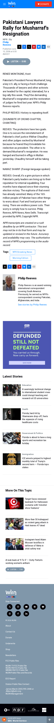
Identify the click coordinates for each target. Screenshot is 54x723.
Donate (9, 638)
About (8, 626)
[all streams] (50, 719)
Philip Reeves (7, 43)
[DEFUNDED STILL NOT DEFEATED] (27, 345)
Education (26, 385)
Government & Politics (32, 433)
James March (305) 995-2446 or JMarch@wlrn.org (20, 690)
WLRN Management (14, 694)
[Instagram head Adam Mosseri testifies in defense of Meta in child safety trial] (15, 544)
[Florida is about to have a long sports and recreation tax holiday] (12, 438)
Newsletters (11, 655)
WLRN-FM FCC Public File (16, 668)
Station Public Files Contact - (18, 684)
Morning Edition (20, 258)
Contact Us (10, 632)
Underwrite (10, 644)
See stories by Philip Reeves (32, 304)
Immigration (28, 454)
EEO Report (11, 679)
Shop (8, 649)
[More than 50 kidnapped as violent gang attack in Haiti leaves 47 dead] (15, 524)
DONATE (44, 4)
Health (25, 409)
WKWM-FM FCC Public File (17, 670)
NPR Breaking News (22, 252)
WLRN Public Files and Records (19, 673)
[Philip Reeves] (9, 282)
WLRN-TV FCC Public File (16, 666)
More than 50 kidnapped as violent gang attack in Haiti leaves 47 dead (36, 522)
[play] (4, 719)
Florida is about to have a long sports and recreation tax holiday (36, 440)
